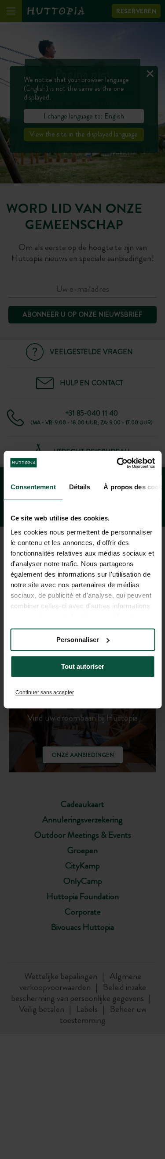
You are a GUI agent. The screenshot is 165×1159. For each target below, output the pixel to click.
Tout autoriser (82, 666)
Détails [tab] (79, 487)
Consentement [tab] (32, 487)
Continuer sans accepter (44, 692)
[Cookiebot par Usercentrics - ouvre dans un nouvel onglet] (117, 463)
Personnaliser (77, 639)
